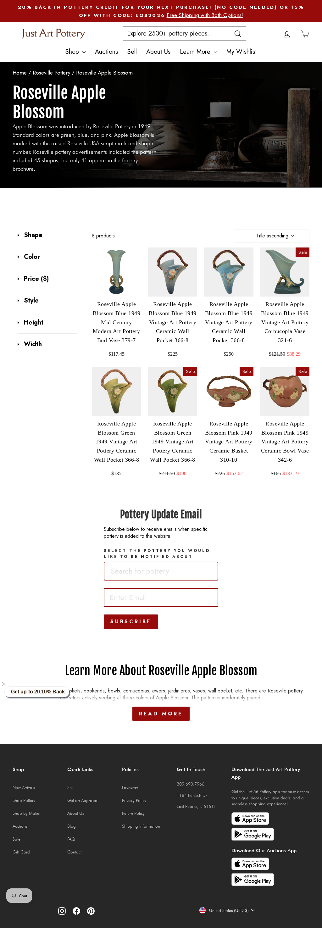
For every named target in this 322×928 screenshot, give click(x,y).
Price (36, 279)
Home (20, 72)
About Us (158, 51)
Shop (73, 51)
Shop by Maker (27, 813)
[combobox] (161, 571)
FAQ (71, 839)
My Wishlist (241, 51)
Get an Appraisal (82, 800)
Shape (33, 235)
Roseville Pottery (52, 72)
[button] (7, 684)
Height (33, 322)
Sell (132, 51)
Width (33, 344)
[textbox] (152, 571)
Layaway (130, 787)
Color (32, 257)
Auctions (106, 51)
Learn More (196, 51)
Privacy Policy (134, 800)
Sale (16, 839)
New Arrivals (24, 787)
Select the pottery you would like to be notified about (157, 553)
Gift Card (21, 851)
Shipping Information (141, 826)
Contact (74, 851)
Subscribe (131, 621)
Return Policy (133, 813)
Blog (71, 826)
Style (31, 300)
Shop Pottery (24, 800)
